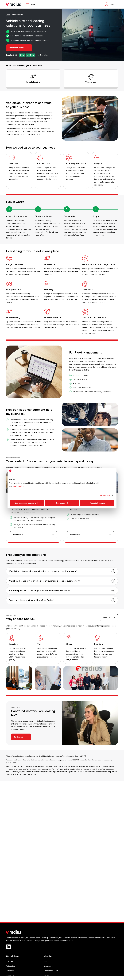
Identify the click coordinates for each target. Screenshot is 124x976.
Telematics (10, 966)
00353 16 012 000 (81, 560)
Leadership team (51, 971)
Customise (60, 503)
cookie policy (19, 486)
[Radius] (13, 4)
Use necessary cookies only (27, 503)
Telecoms (10, 971)
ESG (45, 961)
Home (8, 15)
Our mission (49, 966)
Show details (104, 495)
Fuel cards (10, 961)
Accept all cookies (97, 503)
